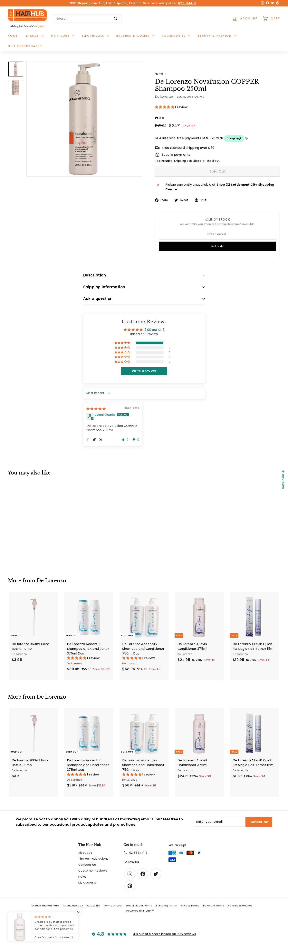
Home (13, 36)
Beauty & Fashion (215, 36)
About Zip (93, 905)
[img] (96, 408)
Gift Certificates (25, 46)
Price (159, 117)
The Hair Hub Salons (93, 858)
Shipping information (104, 287)
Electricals (94, 36)
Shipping (180, 161)
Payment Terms (213, 905)
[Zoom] (84, 118)
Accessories (174, 36)
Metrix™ (148, 911)
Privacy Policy (190, 905)
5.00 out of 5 (154, 329)
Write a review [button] (144, 371)
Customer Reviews (92, 870)
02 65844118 (187, 3)
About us (85, 853)
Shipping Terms (166, 905)
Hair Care (61, 36)
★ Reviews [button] (283, 479)
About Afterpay (73, 905)
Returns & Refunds (240, 905)
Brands (33, 36)
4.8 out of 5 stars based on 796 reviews (164, 934)
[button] (165, 107)
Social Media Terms (139, 905)
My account (87, 882)
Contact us (87, 865)
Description (94, 275)
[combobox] (87, 19)
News (82, 876)
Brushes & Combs (133, 36)
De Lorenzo (164, 96)
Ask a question (98, 298)
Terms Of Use (113, 905)
